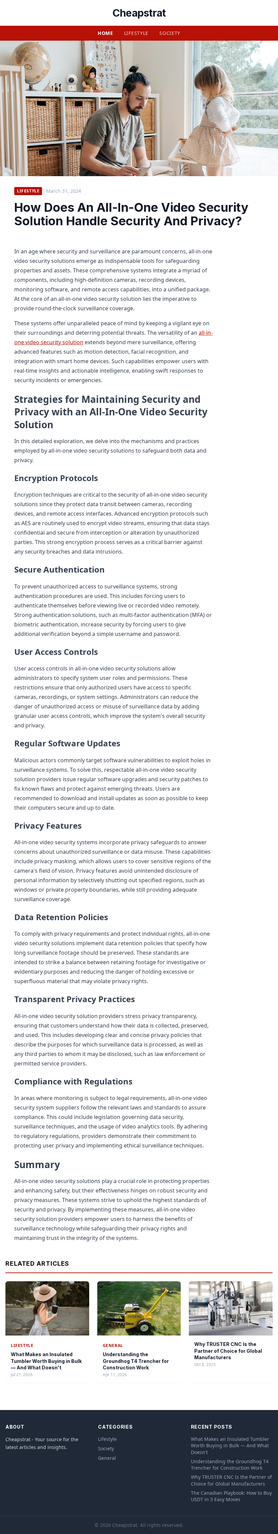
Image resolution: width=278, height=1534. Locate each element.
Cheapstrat (139, 13)
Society (169, 33)
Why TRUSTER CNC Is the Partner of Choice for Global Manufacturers (228, 1350)
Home (105, 33)
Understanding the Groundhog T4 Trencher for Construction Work (136, 1360)
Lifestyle (136, 33)
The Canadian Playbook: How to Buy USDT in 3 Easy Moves (231, 1496)
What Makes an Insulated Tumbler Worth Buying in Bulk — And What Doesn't (46, 1360)
